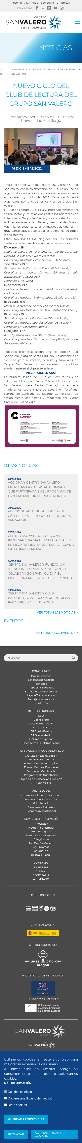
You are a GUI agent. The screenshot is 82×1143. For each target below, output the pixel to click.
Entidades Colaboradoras (41, 691)
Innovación (41, 824)
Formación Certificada (41, 771)
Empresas (63, 3)
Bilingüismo (41, 839)
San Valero (22, 1026)
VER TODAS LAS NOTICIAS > (57, 612)
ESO (41, 716)
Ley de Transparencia (41, 695)
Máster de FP (41, 727)
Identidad (41, 684)
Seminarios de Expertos (41, 835)
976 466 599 (24, 8)
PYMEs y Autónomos (41, 759)
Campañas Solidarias (41, 807)
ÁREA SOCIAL (41, 791)
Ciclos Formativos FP (41, 723)
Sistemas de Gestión (41, 680)
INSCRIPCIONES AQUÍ (41, 373)
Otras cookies (17, 1105)
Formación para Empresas (41, 767)
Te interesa (41, 703)
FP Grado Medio (41, 735)
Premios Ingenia (41, 831)
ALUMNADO (41, 879)
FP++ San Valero (41, 783)
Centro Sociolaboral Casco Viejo (41, 795)
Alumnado (31, 3)
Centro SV (21, 1043)
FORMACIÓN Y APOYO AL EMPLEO (41, 751)
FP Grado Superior (41, 739)
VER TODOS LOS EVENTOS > (57, 632)
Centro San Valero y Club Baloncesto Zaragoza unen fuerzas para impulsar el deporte (40, 598)
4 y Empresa (41, 847)
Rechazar (16, 1134)
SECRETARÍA (41, 875)
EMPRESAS (41, 867)
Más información (17, 1083)
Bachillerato (41, 720)
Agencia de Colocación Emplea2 (41, 779)
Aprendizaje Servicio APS (41, 799)
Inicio (3, 69)
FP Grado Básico (41, 731)
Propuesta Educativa (41, 687)
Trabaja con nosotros (41, 699)
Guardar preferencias (26, 1119)
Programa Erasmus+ (41, 828)
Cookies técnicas (20, 1092)
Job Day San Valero (41, 843)
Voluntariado (41, 803)
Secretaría (47, 3)
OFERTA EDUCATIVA (41, 711)
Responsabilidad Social (41, 811)
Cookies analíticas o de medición (31, 1098)
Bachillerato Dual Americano (41, 743)
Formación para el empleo (41, 763)
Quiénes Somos (41, 676)
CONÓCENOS (41, 671)
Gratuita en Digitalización (41, 756)
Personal (16, 3)
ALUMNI (41, 871)
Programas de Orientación (41, 775)
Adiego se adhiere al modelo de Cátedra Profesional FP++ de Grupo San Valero (40, 516)
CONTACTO (41, 863)
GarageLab (41, 851)
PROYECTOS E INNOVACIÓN (41, 819)
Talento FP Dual (41, 855)
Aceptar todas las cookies (50, 1134)
